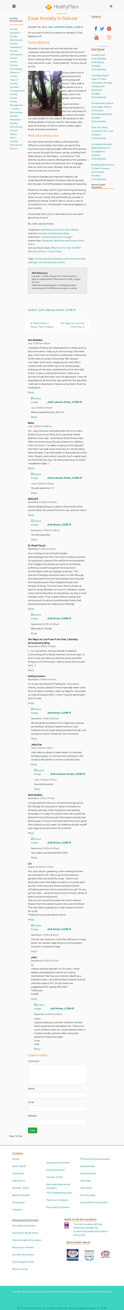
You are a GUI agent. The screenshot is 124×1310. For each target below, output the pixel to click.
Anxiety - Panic (20, 1188)
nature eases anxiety (74, 258)
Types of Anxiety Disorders (14, 83)
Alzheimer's (18, 1180)
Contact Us (37, 1291)
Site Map (17, 1291)
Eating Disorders (55, 1169)
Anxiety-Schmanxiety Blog (54, 233)
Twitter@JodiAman (51, 237)
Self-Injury (86, 1188)
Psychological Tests (23, 1261)
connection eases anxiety (48, 258)
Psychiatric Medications (25, 1232)
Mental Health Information (27, 1240)
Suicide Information (23, 1254)
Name (31, 1088)
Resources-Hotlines (23, 1247)
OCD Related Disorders (59, 1192)
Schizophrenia (88, 1173)
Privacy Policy (75, 1291)
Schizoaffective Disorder (94, 1202)
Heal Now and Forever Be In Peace (59, 229)
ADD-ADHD (19, 1166)
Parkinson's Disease (57, 1200)
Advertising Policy (102, 1291)
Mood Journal (20, 1269)
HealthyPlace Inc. (36, 1308)
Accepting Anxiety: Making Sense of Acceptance (101, 148)
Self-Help (85, 1180)
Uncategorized (17, 90)
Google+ (68, 237)
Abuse (15, 1159)
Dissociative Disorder (58, 1162)
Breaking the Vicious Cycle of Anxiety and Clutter (102, 168)
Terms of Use (60, 1291)
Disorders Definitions (24, 1225)
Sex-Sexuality (87, 1195)
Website (32, 1115)
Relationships (87, 1166)
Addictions (18, 1173)
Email (31, 1102)
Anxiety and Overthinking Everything (98, 58)
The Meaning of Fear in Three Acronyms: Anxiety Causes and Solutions (101, 83)
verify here (79, 1235)
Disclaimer (87, 1291)
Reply (31, 392)
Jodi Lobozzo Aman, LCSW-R (65, 27)
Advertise (49, 1291)
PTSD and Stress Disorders (95, 1159)
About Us (26, 1291)
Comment (33, 1061)
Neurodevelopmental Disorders (58, 1186)
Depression (18, 1202)
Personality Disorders (58, 1207)
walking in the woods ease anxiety (46, 262)
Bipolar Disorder (21, 1195)
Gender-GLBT (54, 1177)
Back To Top (16, 1136)
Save (32, 1130)
